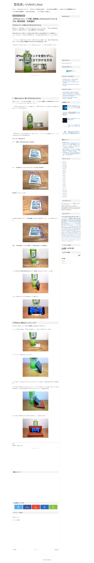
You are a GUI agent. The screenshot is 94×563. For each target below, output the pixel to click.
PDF (71, 236)
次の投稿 (14, 549)
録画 (78, 228)
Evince (75, 237)
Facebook (27, 507)
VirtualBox (65, 223)
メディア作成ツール (68, 231)
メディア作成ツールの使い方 (43, 11)
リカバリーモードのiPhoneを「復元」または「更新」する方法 (74, 126)
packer (62, 232)
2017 (64, 189)
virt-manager (69, 232)
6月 (63, 178)
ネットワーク (73, 223)
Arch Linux (73, 219)
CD (64, 237)
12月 (63, 168)
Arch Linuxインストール (22, 9)
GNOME (79, 218)
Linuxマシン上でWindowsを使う (37, 9)
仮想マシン (66, 221)
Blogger (49, 559)
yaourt (79, 233)
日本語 (79, 221)
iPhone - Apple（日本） (18, 445)
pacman (79, 222)
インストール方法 (77, 225)
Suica (71, 233)
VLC (69, 225)
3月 (63, 184)
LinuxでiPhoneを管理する (52, 9)
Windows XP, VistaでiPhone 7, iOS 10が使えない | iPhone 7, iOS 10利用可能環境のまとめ (74, 132)
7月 (63, 177)
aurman (75, 233)
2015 (64, 193)
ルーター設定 (73, 228)
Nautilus (70, 230)
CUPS (74, 227)
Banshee (63, 233)
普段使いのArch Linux (28, 4)
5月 (63, 180)
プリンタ (66, 226)
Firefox (77, 226)
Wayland (69, 227)
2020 (64, 163)
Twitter (18, 507)
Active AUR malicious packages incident (71, 81)
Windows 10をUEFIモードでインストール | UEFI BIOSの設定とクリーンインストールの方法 (74, 106)
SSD (71, 235)
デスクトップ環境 (67, 241)
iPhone (21, 512)
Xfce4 (75, 236)
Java (68, 235)
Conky (67, 233)
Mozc (66, 230)
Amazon (64, 235)
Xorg (78, 231)
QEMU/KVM (63, 227)
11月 (63, 170)
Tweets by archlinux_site (66, 63)
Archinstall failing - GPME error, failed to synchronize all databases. (71, 93)
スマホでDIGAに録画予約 (18, 11)
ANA (62, 230)
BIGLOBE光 (76, 232)
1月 (63, 187)
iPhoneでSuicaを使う (30, 11)
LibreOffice (67, 236)
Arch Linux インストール (69, 222)
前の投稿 (56, 549)
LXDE (62, 236)
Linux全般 (64, 216)
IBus (75, 231)
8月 (63, 175)
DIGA (79, 223)
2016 (64, 191)
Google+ (36, 507)
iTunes (73, 221)
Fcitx (78, 227)
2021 (64, 161)
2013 (64, 196)
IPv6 (79, 219)
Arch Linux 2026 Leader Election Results (71, 84)
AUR (72, 226)
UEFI (75, 230)
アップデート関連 (71, 217)
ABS (62, 237)
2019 (64, 165)
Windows (66, 219)
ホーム (14, 9)
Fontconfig (79, 237)
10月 (63, 171)
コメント (65, 263)
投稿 (64, 261)
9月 (63, 173)
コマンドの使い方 (65, 228)
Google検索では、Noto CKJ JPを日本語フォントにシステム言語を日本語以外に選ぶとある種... (71, 153)
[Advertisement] (35, 86)
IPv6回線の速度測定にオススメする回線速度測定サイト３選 (74, 113)
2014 (64, 195)
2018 (64, 166)
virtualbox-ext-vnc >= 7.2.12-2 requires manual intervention (70, 80)
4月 (63, 182)
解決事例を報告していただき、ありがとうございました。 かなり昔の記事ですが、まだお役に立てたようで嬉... (71, 143)
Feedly (53, 507)
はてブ (44, 507)
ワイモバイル (76, 235)
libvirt (78, 236)
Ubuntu (64, 225)
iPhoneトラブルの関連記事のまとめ (68, 9)
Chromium (68, 237)
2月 (63, 185)
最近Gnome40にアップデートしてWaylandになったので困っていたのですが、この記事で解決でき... (71, 150)
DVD (72, 237)
